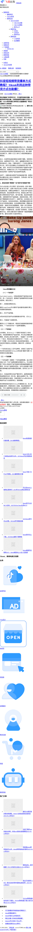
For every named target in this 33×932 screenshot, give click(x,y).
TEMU (16, 31)
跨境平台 (13, 29)
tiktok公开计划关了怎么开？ (14, 921)
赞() (20, 94)
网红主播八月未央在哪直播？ (14, 918)
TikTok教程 (3, 410)
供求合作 (6, 53)
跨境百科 (13, 36)
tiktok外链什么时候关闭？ (13, 915)
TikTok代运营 (8, 65)
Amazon (16, 32)
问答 (5, 59)
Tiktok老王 (3, 419)
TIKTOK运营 (18, 23)
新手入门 (17, 27)
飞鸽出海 (18, 3)
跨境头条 (10, 18)
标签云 (6, 62)
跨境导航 (6, 55)
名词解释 (17, 40)
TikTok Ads (10, 48)
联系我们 (13, 929)
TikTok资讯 (10, 16)
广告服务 (6, 47)
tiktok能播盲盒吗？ (11, 913)
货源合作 (6, 45)
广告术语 (17, 38)
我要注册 (11, 68)
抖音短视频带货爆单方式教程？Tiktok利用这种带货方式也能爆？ (15, 85)
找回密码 (18, 68)
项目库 (6, 50)
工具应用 (6, 57)
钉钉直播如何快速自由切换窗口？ (15, 910)
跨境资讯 (6, 12)
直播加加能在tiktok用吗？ (13, 923)
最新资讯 (10, 14)
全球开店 (6, 43)
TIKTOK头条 (15, 20)
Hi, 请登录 (3, 68)
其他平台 (17, 34)
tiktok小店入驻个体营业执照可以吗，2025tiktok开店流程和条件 (18, 456)
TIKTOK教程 (18, 25)
